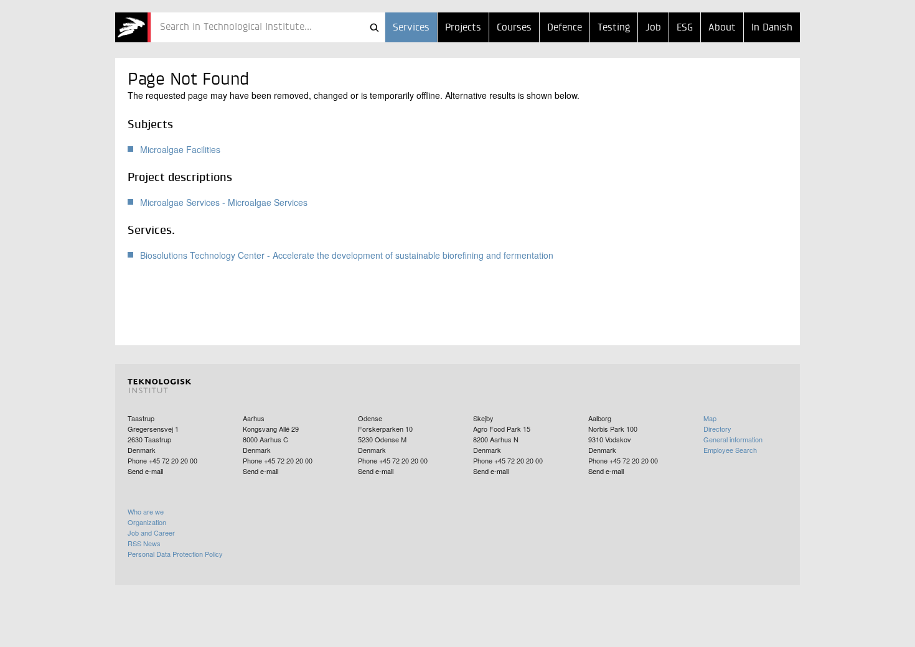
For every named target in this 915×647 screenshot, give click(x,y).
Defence (564, 28)
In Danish (771, 28)
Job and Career (151, 533)
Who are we (146, 511)
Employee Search (730, 450)
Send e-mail (145, 471)
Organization (147, 522)
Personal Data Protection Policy (175, 554)
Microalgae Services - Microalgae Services (223, 202)
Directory (717, 429)
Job (653, 28)
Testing (614, 28)
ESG (685, 28)
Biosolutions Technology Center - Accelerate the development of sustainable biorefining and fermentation (346, 255)
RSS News (144, 543)
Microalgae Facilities (180, 149)
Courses (514, 28)
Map (709, 418)
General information (732, 439)
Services (411, 28)
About (722, 28)
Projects (463, 28)
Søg (374, 27)
